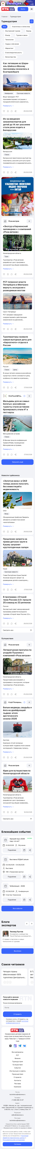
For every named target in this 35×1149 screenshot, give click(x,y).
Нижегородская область (12, 253)
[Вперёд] (32, 924)
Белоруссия (7, 151)
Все (4, 27)
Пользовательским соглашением (14, 1140)
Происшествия (17, 1074)
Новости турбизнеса (10, 475)
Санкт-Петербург (9, 312)
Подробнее (12, 850)
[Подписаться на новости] (32, 21)
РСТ (17, 1055)
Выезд (28, 31)
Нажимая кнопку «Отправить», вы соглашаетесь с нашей (17, 1020)
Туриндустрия (17, 1062)
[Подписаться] (29, 221)
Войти (23, 9)
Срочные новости (23, 93)
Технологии (9, 40)
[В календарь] (24, 850)
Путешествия (7, 638)
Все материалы (17, 1052)
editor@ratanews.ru (18, 1115)
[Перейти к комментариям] (12, 111)
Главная (4, 17)
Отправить (18, 1014)
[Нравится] (4, 111)
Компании (17, 1087)
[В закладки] (8, 111)
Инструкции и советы (18, 1071)
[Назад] (27, 924)
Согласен (17, 1144)
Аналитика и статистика (21, 27)
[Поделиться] (15, 111)
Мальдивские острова (11, 434)
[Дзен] (10, 1046)
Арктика (6, 740)
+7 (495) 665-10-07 (17, 1100)
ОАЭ (4, 511)
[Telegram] (20, 1046)
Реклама (17, 1084)
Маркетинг (9, 48)
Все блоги (17, 951)
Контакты (17, 1080)
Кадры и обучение (12, 44)
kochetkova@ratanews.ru (17, 1094)
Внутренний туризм (12, 31)
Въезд (7, 35)
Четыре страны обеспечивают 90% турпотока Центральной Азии (14, 976)
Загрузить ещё (17, 462)
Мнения (17, 1058)
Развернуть (7, 106)
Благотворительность (13, 53)
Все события (17, 908)
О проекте (17, 1077)
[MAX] (15, 1046)
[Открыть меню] (31, 9)
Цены (15, 370)
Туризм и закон (21, 35)
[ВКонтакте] (24, 1046)
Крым (5, 569)
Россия (5, 367)
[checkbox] (4, 1019)
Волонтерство (10, 57)
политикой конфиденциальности (17, 1022)
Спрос (7, 155)
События (17, 1068)
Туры (6, 256)
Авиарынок (9, 93)
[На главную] (8, 9)
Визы (6, 514)
